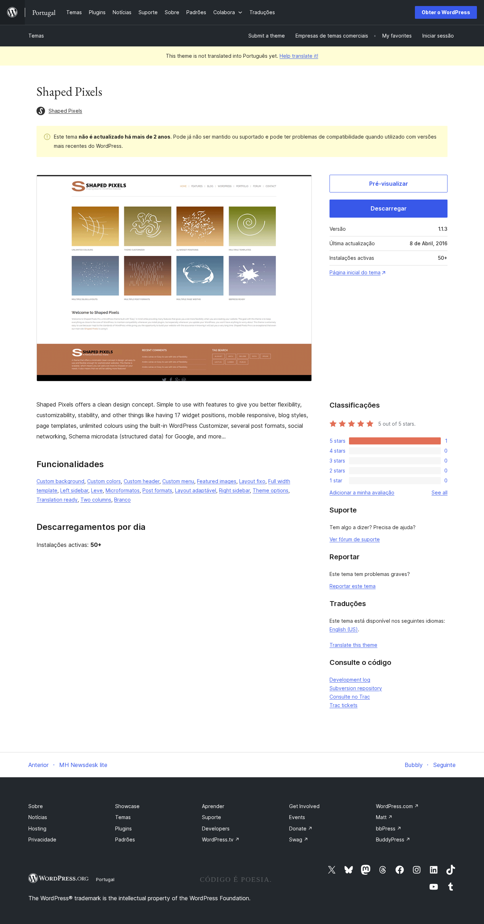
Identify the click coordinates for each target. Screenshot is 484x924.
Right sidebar (234, 490)
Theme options (270, 490)
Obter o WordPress (446, 12)
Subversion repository (356, 688)
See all (440, 492)
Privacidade (42, 839)
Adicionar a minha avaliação (362, 492)
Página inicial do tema (355, 272)
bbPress (388, 828)
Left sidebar (74, 490)
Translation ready (57, 500)
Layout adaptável (195, 490)
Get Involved (304, 806)
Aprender (213, 806)
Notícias (37, 817)
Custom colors (104, 481)
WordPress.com (397, 806)
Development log (350, 680)
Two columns (95, 500)
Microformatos (123, 490)
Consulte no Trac (350, 697)
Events (297, 817)
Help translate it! (299, 56)
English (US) (344, 629)
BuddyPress (393, 839)
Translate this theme (353, 645)
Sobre (35, 806)
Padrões (125, 839)
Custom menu (178, 481)
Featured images (216, 481)
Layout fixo (252, 481)
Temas (36, 36)
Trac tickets (344, 705)
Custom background (60, 481)
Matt (384, 817)
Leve (97, 490)
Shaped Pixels (65, 111)
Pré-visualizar (388, 183)
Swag (298, 839)
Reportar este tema (353, 586)
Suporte (211, 817)
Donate (301, 828)
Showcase (127, 806)
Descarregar (389, 208)
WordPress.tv (221, 839)
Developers (216, 828)
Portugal (105, 879)
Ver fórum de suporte (355, 539)
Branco (122, 500)
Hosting (37, 828)
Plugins (123, 828)
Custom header (141, 481)
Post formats (157, 490)
